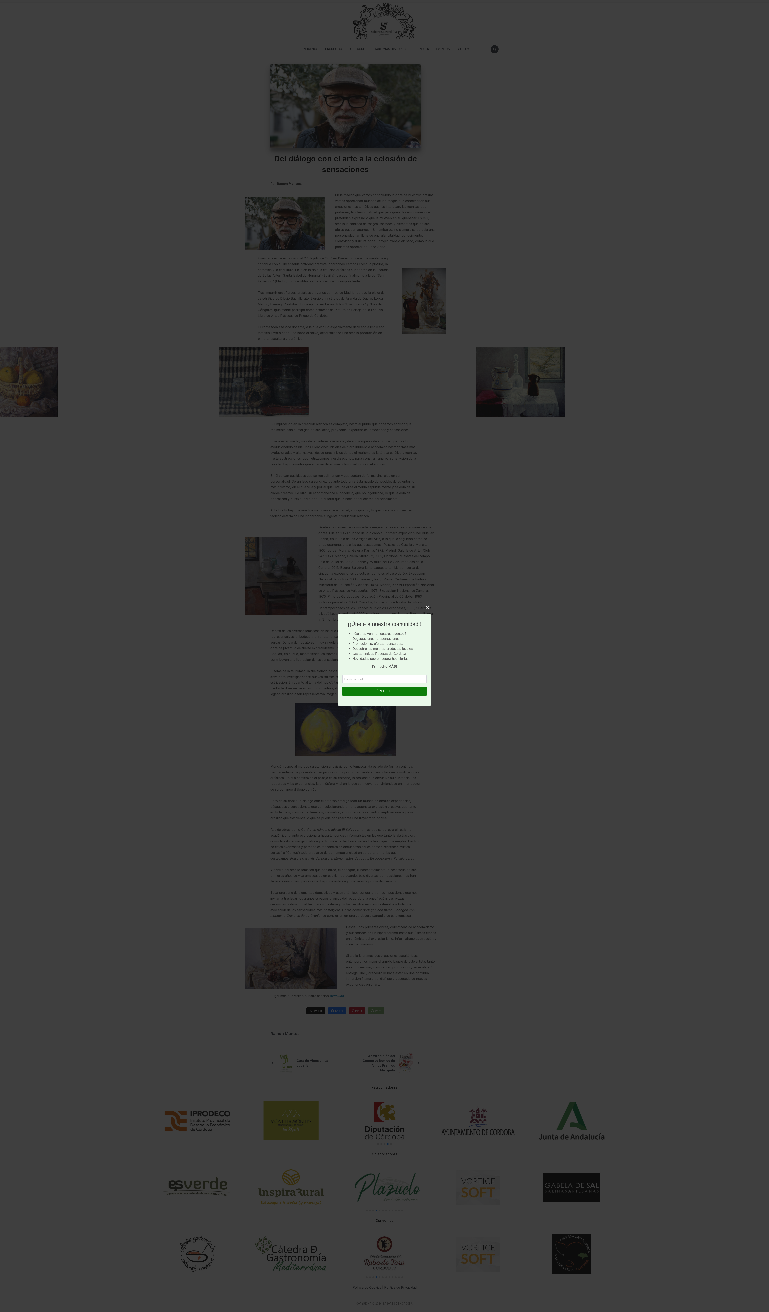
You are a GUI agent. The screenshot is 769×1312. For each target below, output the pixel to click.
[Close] (427, 609)
